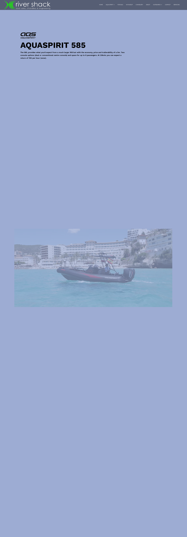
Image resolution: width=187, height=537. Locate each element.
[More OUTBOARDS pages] (161, 4)
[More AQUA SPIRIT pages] (114, 4)
